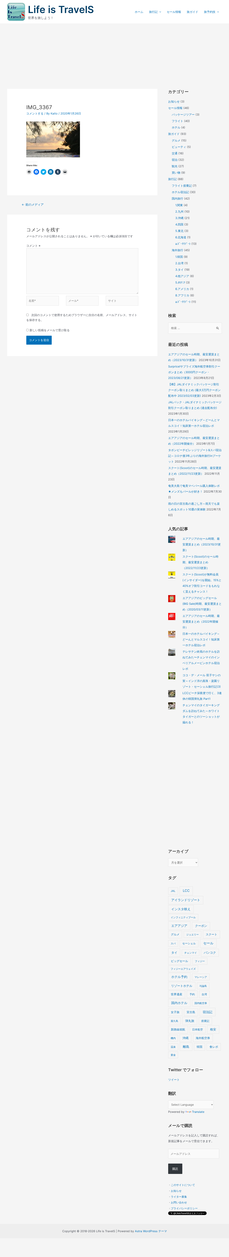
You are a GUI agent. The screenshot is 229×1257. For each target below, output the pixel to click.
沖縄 (185, 1038)
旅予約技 (209, 12)
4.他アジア (182, 276)
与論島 (203, 985)
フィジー (200, 961)
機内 (173, 1038)
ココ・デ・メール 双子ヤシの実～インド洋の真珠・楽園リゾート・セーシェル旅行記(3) (201, 680)
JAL (173, 891)
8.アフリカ (182, 295)
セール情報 (174, 12)
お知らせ (174, 101)
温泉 (173, 1046)
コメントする (34, 113)
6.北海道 (180, 237)
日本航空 (197, 1029)
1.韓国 (179, 257)
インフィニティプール (183, 917)
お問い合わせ (179, 1202)
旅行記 (153, 12)
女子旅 (175, 1012)
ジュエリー (192, 934)
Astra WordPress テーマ (151, 1231)
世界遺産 (176, 994)
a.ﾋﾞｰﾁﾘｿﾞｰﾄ (183, 243)
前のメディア (33, 204)
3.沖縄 (179, 218)
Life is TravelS (61, 9)
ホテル (176, 127)
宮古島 (191, 1012)
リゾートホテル (181, 986)
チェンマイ (190, 952)
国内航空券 (200, 1003)
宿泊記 (207, 1012)
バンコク (210, 952)
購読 (175, 1169)
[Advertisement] (114, 51)
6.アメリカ (182, 289)
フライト (177, 121)
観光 (174, 166)
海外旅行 (177, 250)
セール (208, 943)
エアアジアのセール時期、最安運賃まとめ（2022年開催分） (201, 621)
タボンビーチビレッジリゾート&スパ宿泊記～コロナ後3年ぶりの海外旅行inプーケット (194, 455)
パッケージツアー (183, 114)
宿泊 (174, 160)
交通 (174, 153)
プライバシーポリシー (184, 1208)
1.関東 (179, 205)
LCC (186, 891)
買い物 (176, 172)
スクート (211, 934)
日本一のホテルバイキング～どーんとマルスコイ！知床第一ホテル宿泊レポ (201, 639)
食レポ (213, 1047)
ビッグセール (179, 961)
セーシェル (189, 943)
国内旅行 (177, 198)
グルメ (176, 140)
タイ (174, 952)
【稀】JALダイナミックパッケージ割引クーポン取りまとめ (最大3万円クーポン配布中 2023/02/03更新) (194, 390)
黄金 (173, 1054)
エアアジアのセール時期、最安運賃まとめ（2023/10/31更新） (201, 544)
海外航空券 (203, 1038)
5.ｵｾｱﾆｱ (180, 282)
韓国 (199, 1047)
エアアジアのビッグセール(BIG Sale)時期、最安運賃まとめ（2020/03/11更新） (202, 603)
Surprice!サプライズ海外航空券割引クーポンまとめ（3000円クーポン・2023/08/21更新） (194, 372)
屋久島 (174, 1020)
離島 (186, 1047)
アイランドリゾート (185, 900)
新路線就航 (178, 1029)
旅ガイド (192, 12)
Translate (198, 1112)
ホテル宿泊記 (180, 192)
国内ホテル (179, 1003)
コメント (33, 245)
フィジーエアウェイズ (183, 968)
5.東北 (179, 231)
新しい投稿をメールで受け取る (50, 330)
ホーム (139, 12)
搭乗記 (205, 1021)
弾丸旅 (189, 1021)
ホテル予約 (179, 977)
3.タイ (179, 269)
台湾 (204, 994)
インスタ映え (181, 909)
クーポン (201, 926)
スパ (173, 943)
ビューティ (179, 147)
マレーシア (200, 976)
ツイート (174, 1079)
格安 (213, 1029)
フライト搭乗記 (182, 185)
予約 (192, 994)
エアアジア (179, 926)
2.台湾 (179, 263)
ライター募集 (179, 1196)
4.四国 (179, 224)
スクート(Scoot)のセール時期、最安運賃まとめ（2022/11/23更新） (200, 562)
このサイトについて (183, 1185)
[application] (159, 12)
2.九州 (179, 211)
